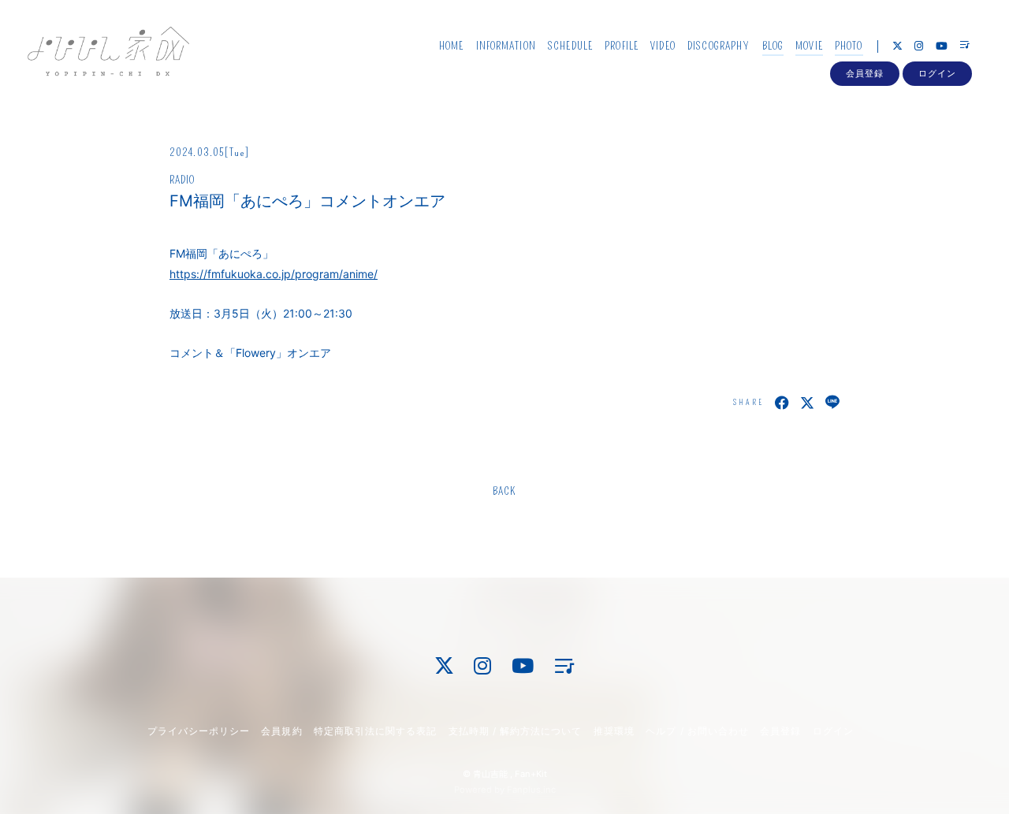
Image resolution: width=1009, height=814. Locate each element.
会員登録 (865, 73)
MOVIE (809, 46)
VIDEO (663, 46)
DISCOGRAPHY (718, 46)
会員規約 (281, 731)
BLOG (773, 46)
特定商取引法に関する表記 (375, 731)
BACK (504, 491)
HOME (451, 46)
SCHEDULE (570, 46)
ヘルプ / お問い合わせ (697, 731)
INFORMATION (506, 46)
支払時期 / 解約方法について (516, 731)
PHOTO (849, 46)
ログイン (937, 73)
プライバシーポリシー (198, 731)
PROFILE (622, 46)
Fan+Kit (531, 773)
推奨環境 (614, 731)
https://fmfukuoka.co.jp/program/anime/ (273, 274)
